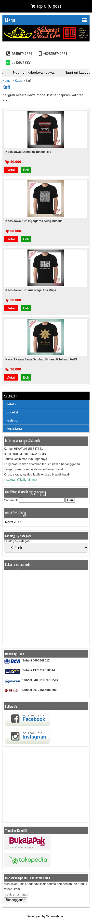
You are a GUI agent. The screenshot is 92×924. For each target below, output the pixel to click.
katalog (12, 404)
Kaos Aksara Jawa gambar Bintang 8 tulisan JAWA (41, 359)
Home (6, 80)
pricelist (12, 412)
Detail (11, 170)
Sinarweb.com (55, 916)
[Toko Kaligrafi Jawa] (46, 40)
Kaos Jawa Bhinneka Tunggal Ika (28, 152)
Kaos (18, 80)
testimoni (13, 420)
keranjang (14, 428)
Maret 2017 (13, 522)
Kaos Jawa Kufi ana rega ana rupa (30, 290)
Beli (26, 170)
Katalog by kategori (17, 541)
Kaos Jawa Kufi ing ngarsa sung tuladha (34, 221)
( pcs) (49, 6)
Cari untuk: (11, 500)
